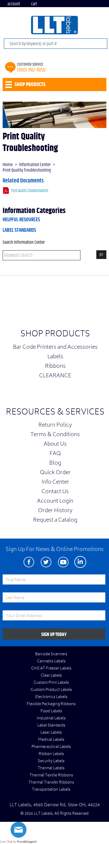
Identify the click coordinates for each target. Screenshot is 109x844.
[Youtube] (63, 562)
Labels (55, 357)
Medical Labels (51, 740)
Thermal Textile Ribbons (51, 776)
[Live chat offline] (18, 836)
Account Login (55, 501)
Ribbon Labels (51, 754)
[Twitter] (46, 562)
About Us (55, 444)
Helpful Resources (21, 219)
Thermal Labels (51, 768)
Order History (55, 511)
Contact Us (55, 492)
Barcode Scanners (51, 654)
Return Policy (55, 425)
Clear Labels (51, 676)
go (101, 254)
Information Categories (34, 211)
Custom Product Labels (51, 690)
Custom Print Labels (51, 683)
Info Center (55, 482)
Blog (55, 463)
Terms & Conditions (55, 435)
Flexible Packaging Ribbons (51, 704)
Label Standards (19, 230)
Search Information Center (24, 242)
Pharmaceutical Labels (51, 747)
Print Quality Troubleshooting (29, 190)
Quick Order (55, 473)
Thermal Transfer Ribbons (51, 783)
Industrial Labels (51, 719)
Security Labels (51, 761)
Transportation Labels (51, 790)
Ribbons (55, 366)
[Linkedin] (80, 562)
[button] (96, 303)
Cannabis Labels (51, 661)
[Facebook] (29, 562)
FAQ (55, 454)
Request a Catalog (55, 520)
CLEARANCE (55, 376)
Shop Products (55, 334)
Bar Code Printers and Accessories (55, 347)
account (13, 4)
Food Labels (51, 711)
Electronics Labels (51, 697)
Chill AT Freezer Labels (51, 669)
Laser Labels (51, 733)
